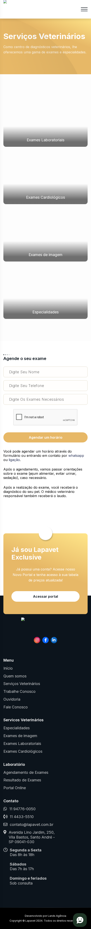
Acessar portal (45, 596)
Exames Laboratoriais (45, 140)
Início (8, 668)
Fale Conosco (15, 707)
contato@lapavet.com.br (31, 824)
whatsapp (76, 455)
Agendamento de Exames (25, 772)
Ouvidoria (11, 699)
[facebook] (45, 640)
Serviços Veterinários (21, 683)
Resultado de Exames (22, 780)
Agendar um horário (45, 437)
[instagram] (37, 640)
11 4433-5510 (22, 816)
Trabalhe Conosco (19, 691)
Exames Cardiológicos (45, 197)
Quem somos (14, 676)
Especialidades (45, 312)
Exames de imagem (45, 254)
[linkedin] (54, 640)
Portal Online (14, 788)
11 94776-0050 (22, 809)
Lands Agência (57, 915)
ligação (14, 460)
